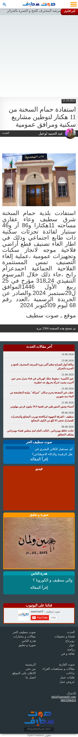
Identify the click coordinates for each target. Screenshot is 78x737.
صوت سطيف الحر (24, 632)
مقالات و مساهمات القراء (58, 668)
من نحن (31, 668)
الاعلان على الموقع (24, 673)
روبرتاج (70, 640)
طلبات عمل (67, 677)
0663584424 (68, 700)
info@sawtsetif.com (63, 696)
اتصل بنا (31, 677)
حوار (72, 645)
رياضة (71, 649)
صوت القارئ (67, 664)
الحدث (71, 632)
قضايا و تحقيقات (64, 636)
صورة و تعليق (27, 645)
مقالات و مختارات (24, 636)
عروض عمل (67, 681)
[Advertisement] (39, 56)
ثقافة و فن (68, 653)
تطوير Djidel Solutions (39, 735)
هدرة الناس (29, 640)
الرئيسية (30, 664)
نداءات (70, 673)
